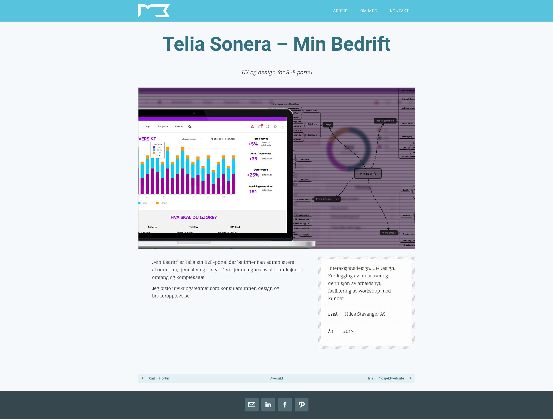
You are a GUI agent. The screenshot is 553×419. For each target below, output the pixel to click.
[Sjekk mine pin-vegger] (301, 404)
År (330, 331)
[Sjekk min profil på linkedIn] (268, 404)
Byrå (332, 314)
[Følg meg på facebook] (285, 404)
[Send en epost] (252, 404)
